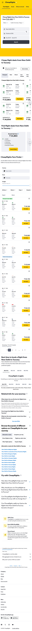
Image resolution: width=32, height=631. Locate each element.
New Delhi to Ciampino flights (9, 458)
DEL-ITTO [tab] (4, 384)
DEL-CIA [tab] (13, 370)
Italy (19, 565)
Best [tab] (11, 74)
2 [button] (12, 350)
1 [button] (9, 350)
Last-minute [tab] (22, 75)
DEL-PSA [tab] (26, 370)
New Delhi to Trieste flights (8, 469)
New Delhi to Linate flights (8, 456)
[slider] (30, 185)
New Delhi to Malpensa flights (9, 449)
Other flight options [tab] (7, 441)
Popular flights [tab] (18, 441)
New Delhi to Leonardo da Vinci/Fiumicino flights (14, 451)
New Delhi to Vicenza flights (9, 464)
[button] (2, 2)
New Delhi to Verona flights (8, 466)
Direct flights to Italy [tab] (7, 438)
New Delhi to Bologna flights (9, 460)
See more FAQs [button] (16, 421)
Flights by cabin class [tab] (20, 438)
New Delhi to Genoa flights (8, 462)
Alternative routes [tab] (6, 434)
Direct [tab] (16, 74)
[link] (13, 149)
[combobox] (17, 171)
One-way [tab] (27, 75)
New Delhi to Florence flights (9, 471)
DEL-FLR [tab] (19, 370)
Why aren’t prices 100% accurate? (11, 559)
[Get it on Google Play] (5, 617)
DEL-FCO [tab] (6, 370)
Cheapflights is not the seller (9, 554)
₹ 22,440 (9, 19)
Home (11, 565)
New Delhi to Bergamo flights (9, 453)
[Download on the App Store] (14, 617)
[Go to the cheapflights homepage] (11, 2)
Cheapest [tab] (4, 74)
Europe (15, 565)
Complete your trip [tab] (18, 434)
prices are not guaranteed (7, 549)
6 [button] (22, 350)
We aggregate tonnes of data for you (11, 557)
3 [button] (15, 350)
